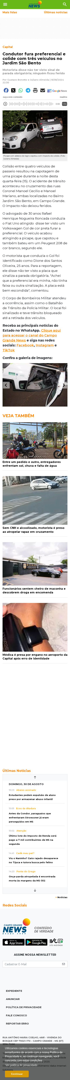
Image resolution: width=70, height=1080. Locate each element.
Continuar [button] (17, 1074)
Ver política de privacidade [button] (21, 1065)
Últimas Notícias (17, 771)
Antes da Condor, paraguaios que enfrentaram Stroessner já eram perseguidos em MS (30, 817)
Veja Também (18, 415)
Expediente (14, 990)
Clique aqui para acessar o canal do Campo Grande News (32, 335)
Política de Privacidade (23, 1007)
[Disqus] (35, 714)
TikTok (9, 350)
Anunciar (13, 999)
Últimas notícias (55, 12)
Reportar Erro (17, 1023)
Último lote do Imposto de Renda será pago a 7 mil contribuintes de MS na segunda (32, 840)
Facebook (25, 345)
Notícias (61, 897)
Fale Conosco (16, 1015)
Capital (8, 47)
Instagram (45, 345)
